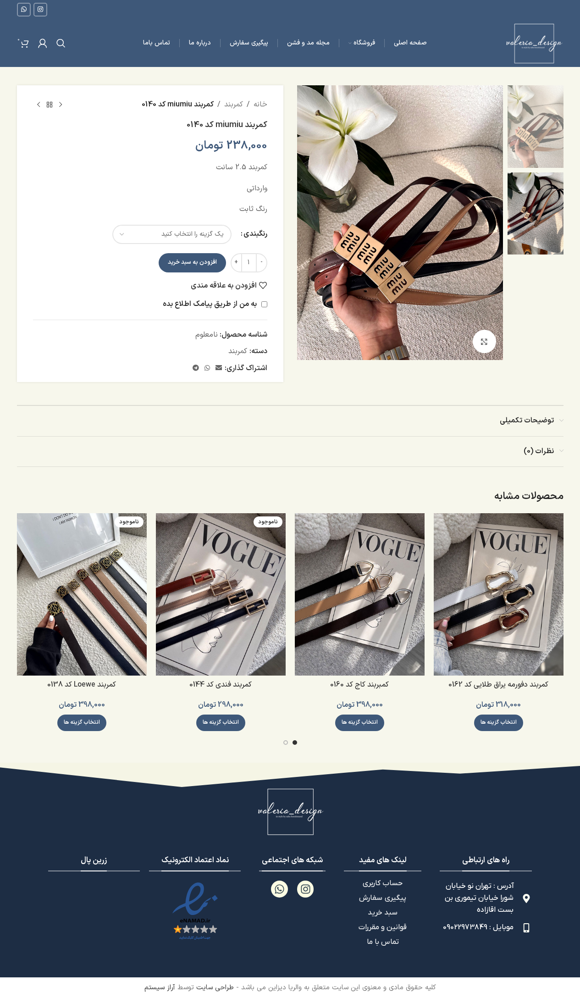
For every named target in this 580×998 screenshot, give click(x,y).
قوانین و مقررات (383, 927)
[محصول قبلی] (60, 105)
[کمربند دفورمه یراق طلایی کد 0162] (498, 594)
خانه (260, 104)
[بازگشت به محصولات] (49, 105)
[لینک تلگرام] (196, 368)
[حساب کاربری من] (42, 43)
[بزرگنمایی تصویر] (484, 341)
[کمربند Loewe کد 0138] (82, 594)
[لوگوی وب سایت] (533, 42)
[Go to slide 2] (285, 742)
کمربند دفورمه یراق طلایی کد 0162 (498, 684)
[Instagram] (305, 889)
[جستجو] (61, 43)
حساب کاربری (383, 883)
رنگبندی (255, 233)
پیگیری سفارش (382, 898)
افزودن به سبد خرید (192, 262)
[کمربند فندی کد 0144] (221, 594)
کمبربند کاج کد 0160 (359, 684)
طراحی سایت (215, 987)
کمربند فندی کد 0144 (220, 684)
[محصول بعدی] (38, 105)
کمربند (233, 104)
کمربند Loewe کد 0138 (81, 684)
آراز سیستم (159, 987)
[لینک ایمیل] (219, 368)
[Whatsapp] (279, 889)
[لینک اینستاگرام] (40, 10)
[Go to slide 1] (295, 742)
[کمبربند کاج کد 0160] (360, 594)
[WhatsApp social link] (24, 10)
